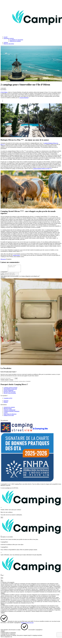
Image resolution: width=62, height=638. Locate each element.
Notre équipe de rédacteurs (10, 414)
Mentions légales (8, 408)
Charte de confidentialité (9, 410)
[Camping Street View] (17, 432)
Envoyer (3, 277)
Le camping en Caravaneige (16, 39)
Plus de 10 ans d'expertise (10, 393)
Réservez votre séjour (9, 43)
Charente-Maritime (23, 97)
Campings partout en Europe (10, 387)
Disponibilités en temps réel (10, 389)
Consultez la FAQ (8, 398)
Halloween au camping (15, 41)
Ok (1, 517)
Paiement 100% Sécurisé (9, 391)
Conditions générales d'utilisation (11, 411)
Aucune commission (8, 390)
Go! (16, 378)
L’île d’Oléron (4, 92)
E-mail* (2, 273)
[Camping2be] (40, 432)
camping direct (16, 255)
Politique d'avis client (9, 415)
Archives (6, 42)
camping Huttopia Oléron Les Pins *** (42, 168)
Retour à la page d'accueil (27, 622)
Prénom (2, 274)
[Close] (1, 507)
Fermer (2, 593)
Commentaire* (4, 271)
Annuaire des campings (9, 407)
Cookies (6, 412)
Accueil (5, 37)
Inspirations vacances (9, 38)
